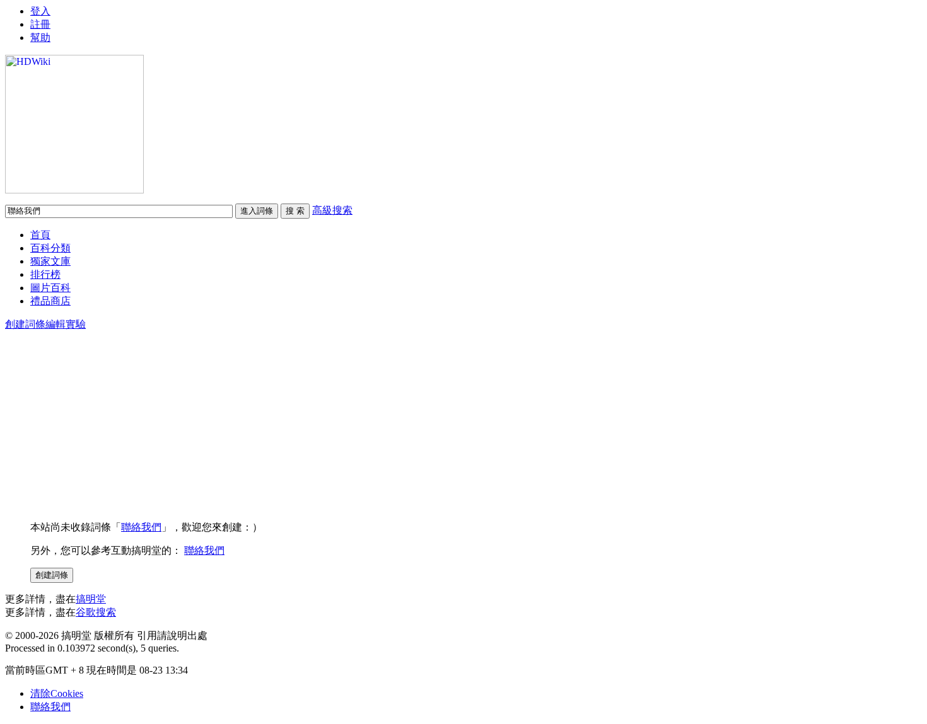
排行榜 (45, 274)
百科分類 (50, 248)
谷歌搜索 (96, 612)
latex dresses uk (36, 10)
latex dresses (30, 21)
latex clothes (29, 33)
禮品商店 (50, 301)
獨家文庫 (50, 261)
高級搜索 (332, 210)
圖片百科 (50, 287)
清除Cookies (56, 693)
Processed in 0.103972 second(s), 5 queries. (92, 648)
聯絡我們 (141, 527)
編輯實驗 (65, 324)
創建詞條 (25, 324)
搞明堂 (91, 599)
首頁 (40, 234)
